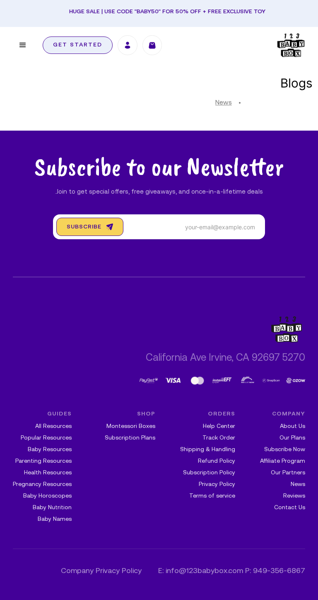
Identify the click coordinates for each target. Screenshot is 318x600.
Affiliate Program (282, 461)
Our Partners (288, 473)
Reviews (294, 496)
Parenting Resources (43, 461)
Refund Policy (216, 461)
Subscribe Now (284, 450)
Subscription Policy (209, 473)
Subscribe (84, 227)
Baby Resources (50, 450)
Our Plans (292, 438)
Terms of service (212, 496)
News (223, 103)
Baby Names (55, 519)
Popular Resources (46, 438)
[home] (291, 45)
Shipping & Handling (207, 450)
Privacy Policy (217, 484)
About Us (292, 426)
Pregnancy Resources (42, 484)
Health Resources (48, 473)
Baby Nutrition (52, 508)
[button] (23, 45)
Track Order (218, 438)
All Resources (53, 426)
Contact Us (289, 508)
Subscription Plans (130, 438)
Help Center (219, 426)
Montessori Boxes (130, 426)
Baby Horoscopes (47, 496)
